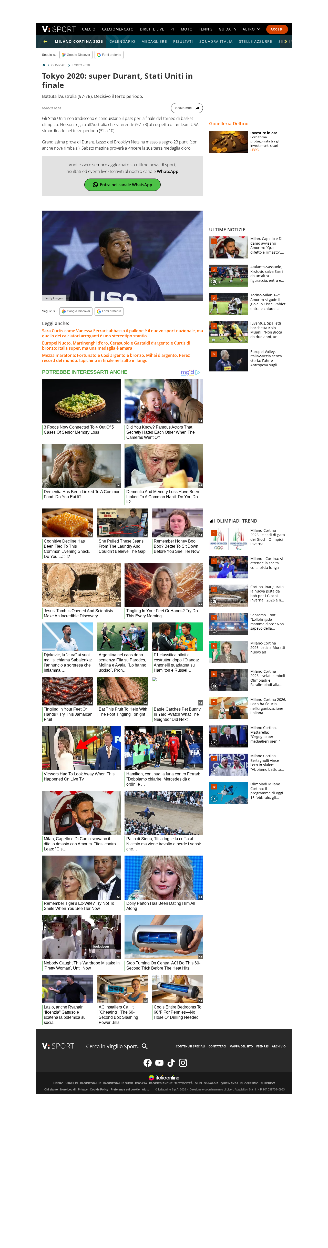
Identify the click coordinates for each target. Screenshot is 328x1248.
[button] (286, 41)
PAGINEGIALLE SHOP (118, 1083)
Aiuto (145, 1089)
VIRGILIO (72, 1083)
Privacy (83, 1089)
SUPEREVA (268, 1083)
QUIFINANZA (229, 1083)
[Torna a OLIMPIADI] (45, 41)
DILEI (198, 1083)
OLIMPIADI (58, 65)
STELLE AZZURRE (256, 41)
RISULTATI (183, 41)
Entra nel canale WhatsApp (126, 185)
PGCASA (141, 1083)
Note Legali (68, 1089)
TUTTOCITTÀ (184, 1083)
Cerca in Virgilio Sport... (113, 1046)
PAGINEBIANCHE (160, 1083)
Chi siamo (51, 1089)
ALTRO (249, 29)
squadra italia (216, 41)
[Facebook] (148, 1066)
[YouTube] (159, 1066)
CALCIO (89, 29)
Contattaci (217, 1046)
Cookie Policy (99, 1089)
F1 (172, 29)
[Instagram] (183, 1066)
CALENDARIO (122, 41)
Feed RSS (262, 1046)
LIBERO (58, 1083)
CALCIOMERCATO (118, 29)
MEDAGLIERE (154, 41)
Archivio (279, 1046)
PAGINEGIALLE (90, 1083)
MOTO (187, 29)
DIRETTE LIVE (152, 29)
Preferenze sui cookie (125, 1089)
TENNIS (206, 29)
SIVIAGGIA (211, 1083)
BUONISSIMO (249, 1083)
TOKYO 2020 (81, 65)
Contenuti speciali (190, 1046)
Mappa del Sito (241, 1046)
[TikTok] (171, 1066)
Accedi (277, 29)
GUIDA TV (228, 29)
